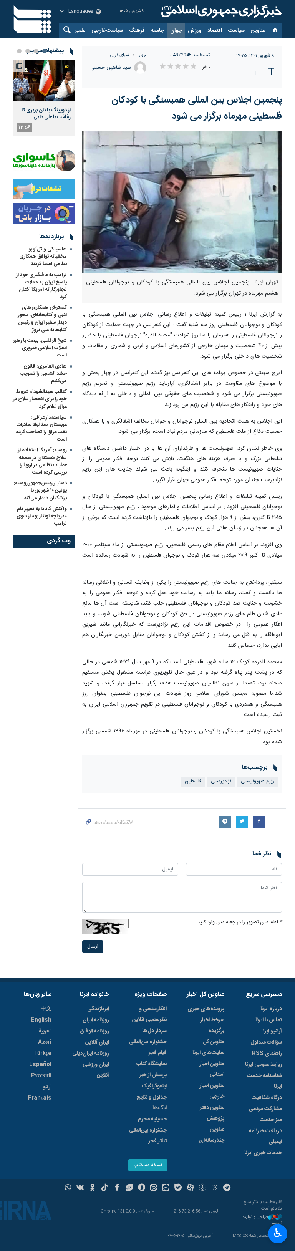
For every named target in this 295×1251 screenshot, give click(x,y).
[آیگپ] (166, 1188)
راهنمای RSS (267, 1053)
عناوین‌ (258, 30)
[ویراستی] (129, 1188)
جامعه (157, 30)
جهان (176, 30)
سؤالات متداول (266, 1042)
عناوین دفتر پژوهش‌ (212, 1113)
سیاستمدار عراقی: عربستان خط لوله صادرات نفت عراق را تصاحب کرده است (41, 428)
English (41, 1020)
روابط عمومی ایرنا (263, 1064)
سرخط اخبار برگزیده (212, 1026)
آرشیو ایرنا (271, 1031)
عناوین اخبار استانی (211, 1069)
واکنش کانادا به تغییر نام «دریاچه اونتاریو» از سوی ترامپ (42, 516)
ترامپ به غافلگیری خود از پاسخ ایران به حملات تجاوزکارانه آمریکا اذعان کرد (41, 286)
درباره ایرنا (271, 1009)
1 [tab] (44, 51)
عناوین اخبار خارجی (211, 1091)
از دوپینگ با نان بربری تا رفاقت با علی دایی (46, 113)
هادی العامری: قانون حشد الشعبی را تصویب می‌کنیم (43, 373)
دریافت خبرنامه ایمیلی (265, 1137)
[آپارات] (190, 1188)
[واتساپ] (68, 1188)
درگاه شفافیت (267, 1097)
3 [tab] (27, 51)
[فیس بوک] (117, 1188)
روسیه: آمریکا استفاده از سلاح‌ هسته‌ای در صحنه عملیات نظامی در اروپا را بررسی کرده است (42, 461)
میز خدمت (271, 1120)
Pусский (41, 1075)
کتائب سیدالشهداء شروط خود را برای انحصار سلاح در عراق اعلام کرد (40, 399)
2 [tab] (36, 51)
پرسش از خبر (153, 1075)
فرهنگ (137, 30)
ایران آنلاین (97, 1042)
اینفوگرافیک (154, 1086)
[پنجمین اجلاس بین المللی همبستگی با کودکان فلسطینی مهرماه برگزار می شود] (182, 202)
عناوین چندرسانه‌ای (211, 1135)
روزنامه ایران (96, 1020)
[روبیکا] (202, 1188)
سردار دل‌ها (154, 1031)
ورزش (194, 30)
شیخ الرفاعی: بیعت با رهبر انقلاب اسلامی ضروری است (40, 348)
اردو (47, 1087)
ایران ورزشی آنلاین (96, 1070)
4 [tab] (19, 51)
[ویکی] (80, 1188)
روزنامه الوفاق (94, 1031)
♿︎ (277, 1233)
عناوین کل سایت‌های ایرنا (208, 1047)
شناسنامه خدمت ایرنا (264, 1081)
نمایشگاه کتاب (151, 1064)
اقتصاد (214, 30)
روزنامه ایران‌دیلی (90, 1053)
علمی (79, 30)
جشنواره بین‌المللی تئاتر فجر (148, 1136)
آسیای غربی (120, 55)
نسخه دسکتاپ (147, 1165)
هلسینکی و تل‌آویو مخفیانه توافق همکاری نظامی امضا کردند (43, 256)
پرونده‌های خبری (205, 1009)
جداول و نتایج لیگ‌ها (151, 1103)
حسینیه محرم (152, 1119)
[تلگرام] (227, 1188)
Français (39, 1098)
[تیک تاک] (104, 1188)
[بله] (178, 1188)
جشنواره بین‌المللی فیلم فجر (148, 1047)
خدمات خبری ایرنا (263, 1153)
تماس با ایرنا (268, 1020)
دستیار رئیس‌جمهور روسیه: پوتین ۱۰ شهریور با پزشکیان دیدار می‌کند (40, 490)
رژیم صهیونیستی (257, 781)
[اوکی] (92, 1188)
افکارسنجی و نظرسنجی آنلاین (149, 1014)
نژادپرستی (221, 781)
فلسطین (193, 781)
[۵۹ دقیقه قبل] (44, 80)
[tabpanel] (44, 98)
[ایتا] (154, 1188)
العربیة (44, 1031)
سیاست (236, 30)
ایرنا (220, 11)
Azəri (44, 1042)
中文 (46, 1009)
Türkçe (42, 1053)
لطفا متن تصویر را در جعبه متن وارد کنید (239, 922)
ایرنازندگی (98, 1009)
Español (40, 1064)
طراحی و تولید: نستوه (262, 1220)
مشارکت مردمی (265, 1108)
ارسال (92, 947)
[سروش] (141, 1188)
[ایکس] (215, 1188)
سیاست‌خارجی (107, 30)
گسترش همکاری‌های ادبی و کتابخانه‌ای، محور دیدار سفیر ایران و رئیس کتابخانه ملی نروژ (42, 318)
